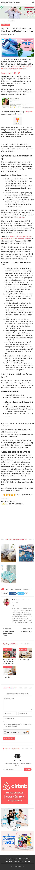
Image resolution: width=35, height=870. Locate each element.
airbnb (7, 589)
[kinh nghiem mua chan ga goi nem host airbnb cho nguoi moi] (17, 47)
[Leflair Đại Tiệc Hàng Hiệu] (14, 819)
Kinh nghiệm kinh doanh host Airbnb (10, 2)
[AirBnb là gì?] (9, 670)
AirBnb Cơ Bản (5, 24)
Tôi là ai (27, 861)
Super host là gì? (10, 73)
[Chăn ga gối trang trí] (8, 553)
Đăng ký (28, 769)
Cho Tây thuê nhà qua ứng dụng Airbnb (9, 633)
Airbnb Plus (20, 217)
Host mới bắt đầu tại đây (21, 859)
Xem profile (28, 112)
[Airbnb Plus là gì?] (25, 653)
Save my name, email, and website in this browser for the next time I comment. (17, 725)
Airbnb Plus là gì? (26, 631)
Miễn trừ (21, 861)
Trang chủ (9, 859)
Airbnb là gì (16, 66)
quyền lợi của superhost (15, 589)
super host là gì (27, 589)
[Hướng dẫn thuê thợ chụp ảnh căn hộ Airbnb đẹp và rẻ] (9, 653)
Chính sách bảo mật (11, 861)
